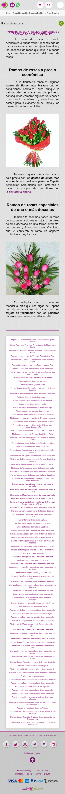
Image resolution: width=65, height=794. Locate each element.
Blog (15, 13)
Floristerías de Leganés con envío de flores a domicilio (32, 471)
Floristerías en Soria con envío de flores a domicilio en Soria (32, 658)
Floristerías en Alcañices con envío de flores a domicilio (32, 669)
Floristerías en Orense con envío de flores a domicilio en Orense (33, 713)
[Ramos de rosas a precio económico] (32, 140)
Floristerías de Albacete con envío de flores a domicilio (32, 534)
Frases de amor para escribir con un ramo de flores (32, 603)
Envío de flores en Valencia (33, 553)
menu (60, 5)
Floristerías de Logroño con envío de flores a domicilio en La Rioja (32, 568)
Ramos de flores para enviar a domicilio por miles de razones (32, 542)
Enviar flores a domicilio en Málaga (32, 520)
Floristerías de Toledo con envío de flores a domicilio (32, 546)
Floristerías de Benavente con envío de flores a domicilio (33, 680)
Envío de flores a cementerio (32, 676)
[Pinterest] (34, 744)
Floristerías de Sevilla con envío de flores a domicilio (32, 564)
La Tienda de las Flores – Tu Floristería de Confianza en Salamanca (33, 724)
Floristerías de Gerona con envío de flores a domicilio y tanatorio (32, 460)
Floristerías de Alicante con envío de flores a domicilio (32, 530)
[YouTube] (25, 744)
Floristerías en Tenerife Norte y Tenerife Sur (32, 573)
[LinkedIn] (53, 744)
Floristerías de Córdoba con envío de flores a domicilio (32, 507)
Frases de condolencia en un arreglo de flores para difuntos (33, 698)
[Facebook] (6, 744)
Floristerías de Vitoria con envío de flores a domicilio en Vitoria (32, 625)
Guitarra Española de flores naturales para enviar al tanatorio (33, 577)
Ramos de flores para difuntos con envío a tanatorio (32, 550)
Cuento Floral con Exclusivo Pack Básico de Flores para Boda (33, 346)
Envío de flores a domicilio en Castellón (32, 527)
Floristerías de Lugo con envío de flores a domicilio (32, 690)
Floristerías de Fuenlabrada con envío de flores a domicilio (32, 485)
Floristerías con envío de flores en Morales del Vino (33, 443)
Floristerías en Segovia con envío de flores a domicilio (32, 642)
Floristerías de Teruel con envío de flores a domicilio (32, 582)
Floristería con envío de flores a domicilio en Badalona (32, 475)
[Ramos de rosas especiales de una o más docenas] (32, 268)
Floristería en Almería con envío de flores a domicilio (32, 511)
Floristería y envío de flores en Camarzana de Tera (33, 365)
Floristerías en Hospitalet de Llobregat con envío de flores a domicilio (33, 479)
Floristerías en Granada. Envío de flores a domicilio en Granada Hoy (32, 718)
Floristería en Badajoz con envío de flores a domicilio (32, 498)
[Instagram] (44, 744)
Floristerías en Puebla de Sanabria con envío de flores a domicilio (33, 361)
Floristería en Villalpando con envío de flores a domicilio (32, 431)
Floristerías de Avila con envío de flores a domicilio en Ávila (32, 647)
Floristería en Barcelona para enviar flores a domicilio (32, 617)
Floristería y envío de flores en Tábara (32, 708)
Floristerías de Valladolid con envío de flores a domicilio (32, 394)
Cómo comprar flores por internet (32, 381)
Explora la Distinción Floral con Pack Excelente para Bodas (32, 341)
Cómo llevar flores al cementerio (32, 404)
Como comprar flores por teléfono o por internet (32, 401)
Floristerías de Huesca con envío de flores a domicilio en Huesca (32, 586)
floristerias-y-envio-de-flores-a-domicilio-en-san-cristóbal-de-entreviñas (32, 426)
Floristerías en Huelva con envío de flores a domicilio (32, 537)
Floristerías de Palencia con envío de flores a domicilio (32, 662)
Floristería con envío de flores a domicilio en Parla (32, 434)
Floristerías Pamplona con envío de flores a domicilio (32, 621)
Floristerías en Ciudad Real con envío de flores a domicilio (32, 515)
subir (32, 760)
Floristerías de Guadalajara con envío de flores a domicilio (32, 599)
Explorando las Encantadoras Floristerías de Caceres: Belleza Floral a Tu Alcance (32, 503)
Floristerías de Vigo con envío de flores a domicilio (32, 557)
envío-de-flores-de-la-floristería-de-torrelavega (32, 408)
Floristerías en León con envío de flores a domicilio (32, 369)
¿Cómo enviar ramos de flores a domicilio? (32, 523)
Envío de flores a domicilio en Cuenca (32, 560)
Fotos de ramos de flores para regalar (32, 666)
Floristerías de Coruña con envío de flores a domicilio (32, 694)
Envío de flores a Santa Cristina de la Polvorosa (32, 378)
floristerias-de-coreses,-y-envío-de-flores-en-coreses (32, 418)
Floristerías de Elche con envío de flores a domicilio (33, 415)
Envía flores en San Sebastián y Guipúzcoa (32, 687)
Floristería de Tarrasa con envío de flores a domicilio (32, 468)
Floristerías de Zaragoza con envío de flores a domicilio (32, 610)
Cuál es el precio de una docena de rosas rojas (32, 614)
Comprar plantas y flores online (32, 385)
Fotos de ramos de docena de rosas (33, 607)
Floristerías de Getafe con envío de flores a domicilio (32, 464)
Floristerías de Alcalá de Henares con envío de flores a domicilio (32, 490)
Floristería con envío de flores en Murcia (32, 447)
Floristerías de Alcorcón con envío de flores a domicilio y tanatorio (33, 451)
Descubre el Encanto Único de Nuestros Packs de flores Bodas (32, 352)
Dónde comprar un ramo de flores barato (32, 411)
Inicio (8, 13)
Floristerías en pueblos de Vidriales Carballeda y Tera (32, 356)
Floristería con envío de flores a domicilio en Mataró (33, 422)
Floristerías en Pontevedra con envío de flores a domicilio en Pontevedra (32, 704)
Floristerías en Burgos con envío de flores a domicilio (32, 683)
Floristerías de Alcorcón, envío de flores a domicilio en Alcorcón (32, 389)
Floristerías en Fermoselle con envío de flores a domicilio (32, 673)
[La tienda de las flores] (32, 788)
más (4, 5)
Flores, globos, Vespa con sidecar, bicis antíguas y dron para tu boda (32, 373)
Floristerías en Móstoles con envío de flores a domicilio (32, 495)
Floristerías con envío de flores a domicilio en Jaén (32, 591)
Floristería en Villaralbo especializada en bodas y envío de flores (32, 439)
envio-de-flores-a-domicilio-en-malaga (32, 397)
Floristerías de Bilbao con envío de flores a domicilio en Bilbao (32, 634)
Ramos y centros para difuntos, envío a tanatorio (32, 594)
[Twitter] (15, 744)
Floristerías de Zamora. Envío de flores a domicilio (32, 630)
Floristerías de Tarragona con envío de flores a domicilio (33, 456)
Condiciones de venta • (33, 753)
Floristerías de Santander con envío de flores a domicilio (33, 639)
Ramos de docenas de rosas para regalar (38, 13)
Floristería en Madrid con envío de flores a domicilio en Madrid (32, 652)
